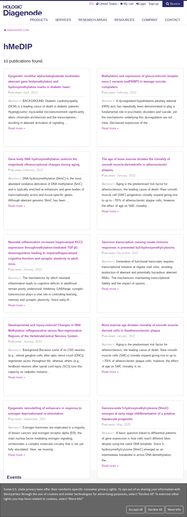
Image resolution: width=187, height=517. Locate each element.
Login (142, 3)
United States (108, 3)
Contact (172, 20)
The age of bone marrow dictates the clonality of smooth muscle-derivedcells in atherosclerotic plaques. (136, 164)
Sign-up (153, 3)
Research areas (92, 20)
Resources (124, 20)
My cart (128, 3)
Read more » (16, 128)
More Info (174, 509)
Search (174, 3)
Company (150, 20)
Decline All (155, 509)
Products (39, 20)
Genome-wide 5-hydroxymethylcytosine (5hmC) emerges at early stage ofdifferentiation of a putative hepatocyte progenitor (138, 413)
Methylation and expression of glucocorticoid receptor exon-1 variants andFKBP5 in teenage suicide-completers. (140, 81)
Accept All (136, 509)
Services (63, 20)
